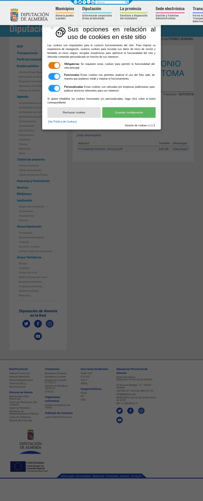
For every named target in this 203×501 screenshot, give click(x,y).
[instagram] (88, 1)
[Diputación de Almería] (30, 15)
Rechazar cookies (74, 112)
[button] (65, 13)
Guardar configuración (129, 112)
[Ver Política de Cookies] (62, 121)
